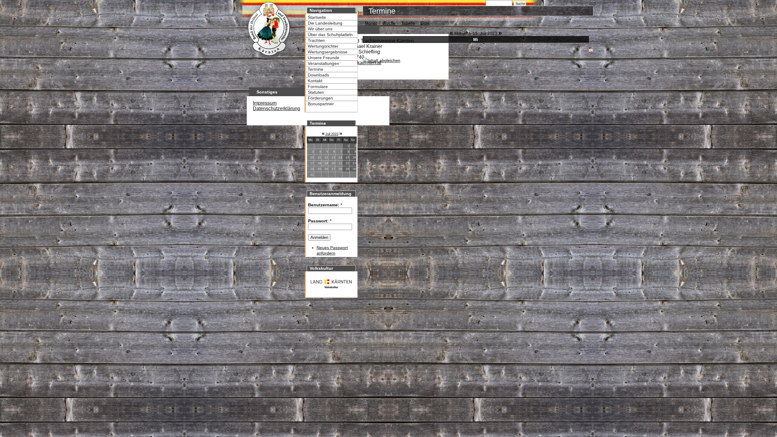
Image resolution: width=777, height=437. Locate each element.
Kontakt (315, 80)
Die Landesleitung (325, 23)
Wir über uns (320, 28)
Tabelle (408, 23)
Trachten (316, 40)
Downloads (318, 75)
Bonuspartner (321, 103)
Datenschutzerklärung (276, 108)
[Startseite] (268, 56)
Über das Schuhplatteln (330, 34)
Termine (315, 69)
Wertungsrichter (323, 46)
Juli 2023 (331, 134)
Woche (389, 23)
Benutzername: (325, 204)
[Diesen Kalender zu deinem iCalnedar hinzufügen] (591, 50)
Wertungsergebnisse (328, 51)
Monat (371, 23)
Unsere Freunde (323, 57)
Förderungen (320, 98)
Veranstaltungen (323, 63)
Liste (424, 23)
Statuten (316, 92)
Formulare (318, 86)
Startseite (317, 17)
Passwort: (319, 220)
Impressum (265, 103)
